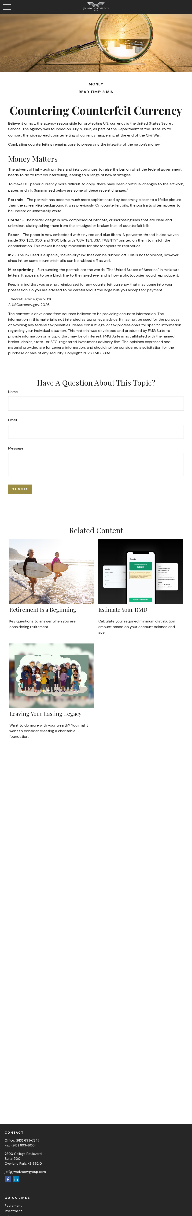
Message (15, 448)
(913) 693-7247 (27, 1140)
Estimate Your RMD (122, 609)
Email (12, 420)
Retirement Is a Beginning (42, 609)
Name (13, 391)
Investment (13, 1211)
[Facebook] (8, 1179)
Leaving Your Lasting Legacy (45, 713)
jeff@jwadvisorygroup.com (25, 1172)
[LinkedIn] (16, 1179)
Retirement (13, 1205)
